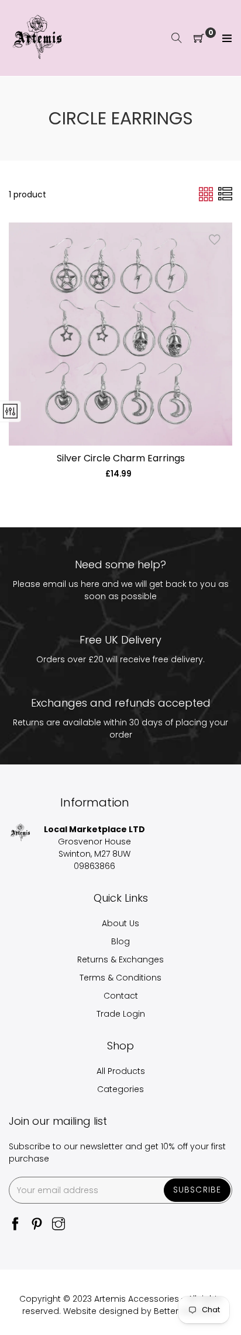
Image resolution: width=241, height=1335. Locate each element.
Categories (120, 1089)
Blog (120, 941)
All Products (121, 1071)
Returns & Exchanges (120, 959)
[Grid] (207, 194)
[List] (225, 194)
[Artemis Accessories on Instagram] (58, 1225)
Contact (121, 996)
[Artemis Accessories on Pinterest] (36, 1225)
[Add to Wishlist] (215, 240)
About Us (120, 923)
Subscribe (197, 1189)
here (90, 584)
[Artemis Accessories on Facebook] (15, 1225)
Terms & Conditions (120, 977)
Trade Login (121, 1014)
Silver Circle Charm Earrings (121, 458)
